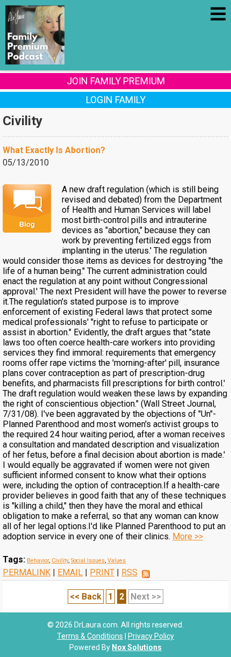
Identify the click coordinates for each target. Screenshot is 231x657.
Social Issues (88, 560)
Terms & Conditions (90, 636)
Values (116, 560)
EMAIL (70, 572)
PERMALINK (26, 572)
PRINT (102, 572)
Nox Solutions (137, 647)
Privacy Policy (151, 636)
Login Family (116, 99)
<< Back (86, 596)
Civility (60, 560)
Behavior (38, 560)
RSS (129, 572)
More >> (187, 536)
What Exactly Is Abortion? (54, 150)
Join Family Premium (116, 80)
